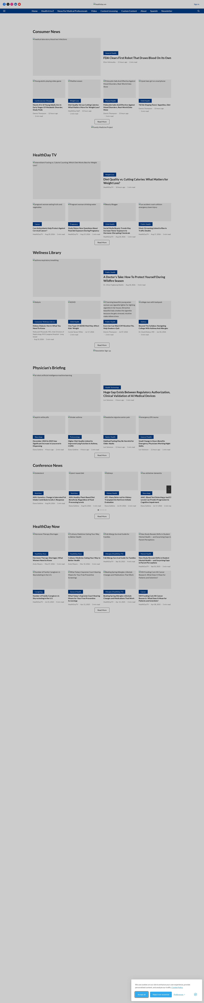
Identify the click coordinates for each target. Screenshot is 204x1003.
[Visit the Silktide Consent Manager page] (195, 994)
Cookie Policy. (177, 987)
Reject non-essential (161, 994)
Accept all (142, 994)
